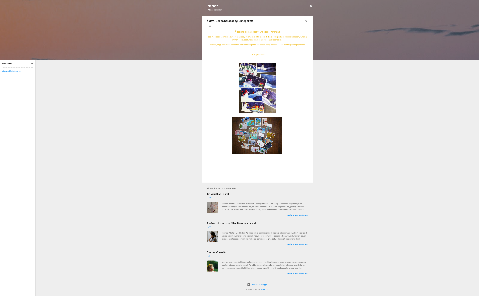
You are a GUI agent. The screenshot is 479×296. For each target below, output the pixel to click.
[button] (306, 21)
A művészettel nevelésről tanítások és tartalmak (232, 223)
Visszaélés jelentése (11, 71)
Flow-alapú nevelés (216, 252)
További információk (297, 215)
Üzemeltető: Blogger (258, 285)
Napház (213, 6)
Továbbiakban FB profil (218, 194)
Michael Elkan (265, 289)
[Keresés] (311, 7)
